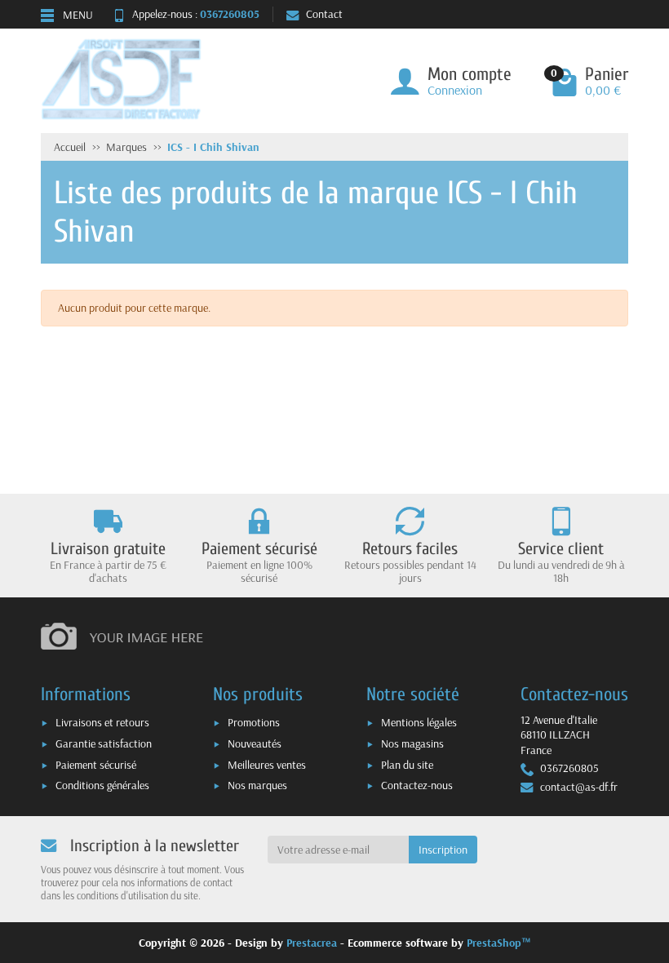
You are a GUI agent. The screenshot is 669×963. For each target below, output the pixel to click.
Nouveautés (254, 743)
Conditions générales (102, 785)
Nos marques (257, 785)
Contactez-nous (417, 785)
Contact (324, 14)
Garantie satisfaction (103, 743)
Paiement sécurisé (95, 764)
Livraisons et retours (102, 722)
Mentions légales (419, 722)
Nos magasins (412, 743)
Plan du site (407, 764)
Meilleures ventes (267, 764)
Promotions (254, 722)
